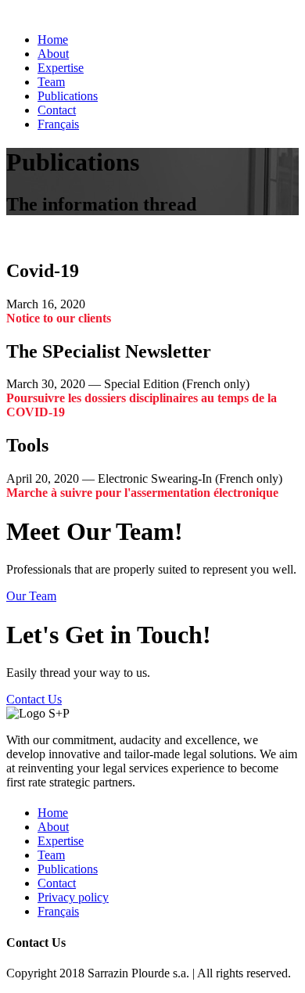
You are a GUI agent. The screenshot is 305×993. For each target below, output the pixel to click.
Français (58, 124)
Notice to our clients (58, 318)
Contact (57, 110)
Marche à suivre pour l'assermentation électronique (142, 492)
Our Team (31, 596)
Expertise (61, 67)
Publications (68, 96)
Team (51, 81)
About (53, 53)
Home (53, 39)
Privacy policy (73, 897)
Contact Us (34, 699)
